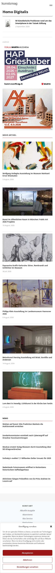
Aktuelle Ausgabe (27, 510)
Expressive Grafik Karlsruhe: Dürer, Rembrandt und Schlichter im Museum (25, 266)
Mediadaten (27, 522)
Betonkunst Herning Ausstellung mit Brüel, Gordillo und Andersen (27, 358)
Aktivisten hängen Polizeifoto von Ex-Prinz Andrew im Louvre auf (26, 480)
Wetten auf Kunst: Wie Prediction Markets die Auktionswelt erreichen (23, 425)
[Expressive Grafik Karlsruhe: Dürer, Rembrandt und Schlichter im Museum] (27, 260)
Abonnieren (28, 514)
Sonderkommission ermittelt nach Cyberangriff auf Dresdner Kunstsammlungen (25, 436)
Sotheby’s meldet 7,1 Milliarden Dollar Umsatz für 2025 (27, 458)
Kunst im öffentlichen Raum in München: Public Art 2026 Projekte (25, 220)
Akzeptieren (27, 553)
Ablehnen (27, 560)
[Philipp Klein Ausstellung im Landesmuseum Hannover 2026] (27, 306)
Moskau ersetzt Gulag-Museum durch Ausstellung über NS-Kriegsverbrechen (27, 448)
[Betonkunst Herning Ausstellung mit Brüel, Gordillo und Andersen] (27, 352)
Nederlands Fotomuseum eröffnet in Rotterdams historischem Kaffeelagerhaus (24, 468)
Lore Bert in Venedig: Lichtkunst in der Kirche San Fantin (27, 403)
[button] (51, 526)
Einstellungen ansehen (27, 567)
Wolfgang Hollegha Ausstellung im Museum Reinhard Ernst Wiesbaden (26, 174)
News (5, 418)
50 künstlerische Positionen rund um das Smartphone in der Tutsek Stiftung (33, 22)
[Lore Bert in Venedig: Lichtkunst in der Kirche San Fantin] (27, 398)
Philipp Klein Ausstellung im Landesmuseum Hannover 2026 (27, 312)
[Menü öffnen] (51, 5)
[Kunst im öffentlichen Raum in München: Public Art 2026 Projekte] (27, 214)
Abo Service (27, 518)
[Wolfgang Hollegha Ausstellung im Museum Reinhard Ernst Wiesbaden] (27, 168)
